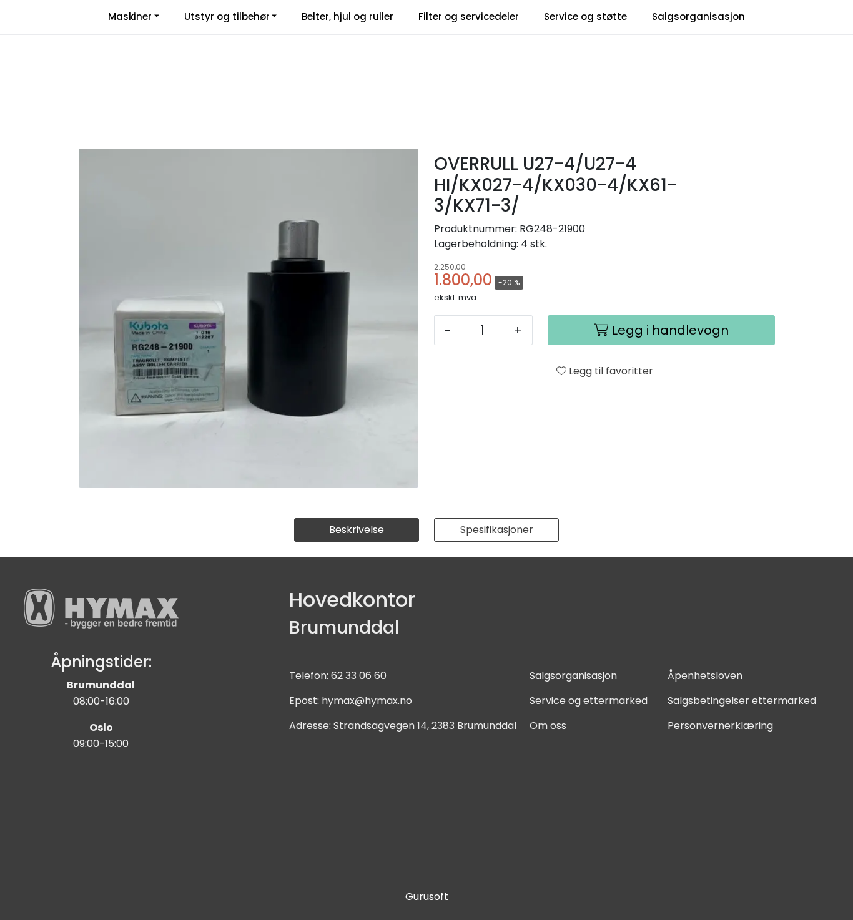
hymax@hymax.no (367, 700)
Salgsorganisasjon (698, 16)
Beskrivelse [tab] (356, 529)
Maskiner (130, 16)
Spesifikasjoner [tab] (496, 529)
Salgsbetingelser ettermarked (742, 700)
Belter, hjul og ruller (347, 16)
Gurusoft (426, 896)
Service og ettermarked (589, 700)
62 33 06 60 (359, 675)
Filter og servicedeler (468, 16)
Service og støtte (585, 16)
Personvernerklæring (720, 725)
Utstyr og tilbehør (227, 16)
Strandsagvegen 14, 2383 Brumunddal (424, 725)
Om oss (548, 725)
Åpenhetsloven (705, 675)
